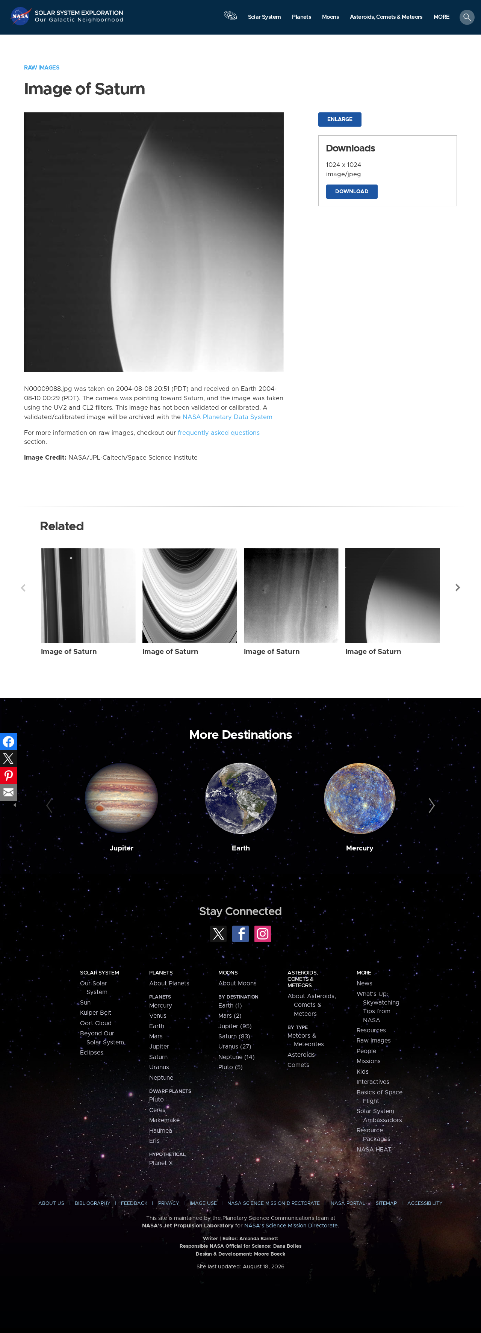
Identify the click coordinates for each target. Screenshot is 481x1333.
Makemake (164, 1120)
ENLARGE (339, 119)
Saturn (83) (234, 1036)
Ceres (157, 1110)
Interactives (373, 1082)
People (366, 1051)
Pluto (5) (230, 1067)
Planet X (161, 1163)
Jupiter (121, 848)
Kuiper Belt (95, 1013)
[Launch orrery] (230, 19)
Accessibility (425, 1203)
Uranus (159, 1067)
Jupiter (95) (235, 1026)
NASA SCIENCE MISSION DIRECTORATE (273, 1203)
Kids (363, 1072)
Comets (298, 1065)
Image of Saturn (69, 651)
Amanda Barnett (258, 1238)
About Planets (169, 983)
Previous (23, 587)
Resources (371, 1030)
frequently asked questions (219, 433)
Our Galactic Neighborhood (79, 21)
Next (458, 587)
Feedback (134, 1203)
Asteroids (301, 1055)
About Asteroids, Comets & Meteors (311, 1005)
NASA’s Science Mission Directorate (291, 1226)
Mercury (360, 848)
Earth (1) (230, 1006)
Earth (241, 848)
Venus (157, 1016)
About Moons (237, 983)
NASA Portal (348, 1203)
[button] (441, 17)
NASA (22, 16)
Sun (85, 1003)
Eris (154, 1141)
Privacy (168, 1203)
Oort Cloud (96, 1023)
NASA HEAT (374, 1150)
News (364, 983)
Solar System (99, 973)
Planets (160, 973)
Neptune (161, 1078)
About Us (51, 1203)
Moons (227, 973)
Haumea (160, 1131)
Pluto (156, 1100)
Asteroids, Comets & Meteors (302, 979)
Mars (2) (230, 1016)
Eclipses (91, 1053)
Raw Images (41, 68)
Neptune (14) (236, 1057)
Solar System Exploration (79, 10)
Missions (369, 1061)
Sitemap (386, 1203)
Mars (156, 1036)
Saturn (158, 1057)
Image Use (203, 1203)
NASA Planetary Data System (227, 417)
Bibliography (92, 1203)
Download (352, 191)
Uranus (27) (234, 1047)
